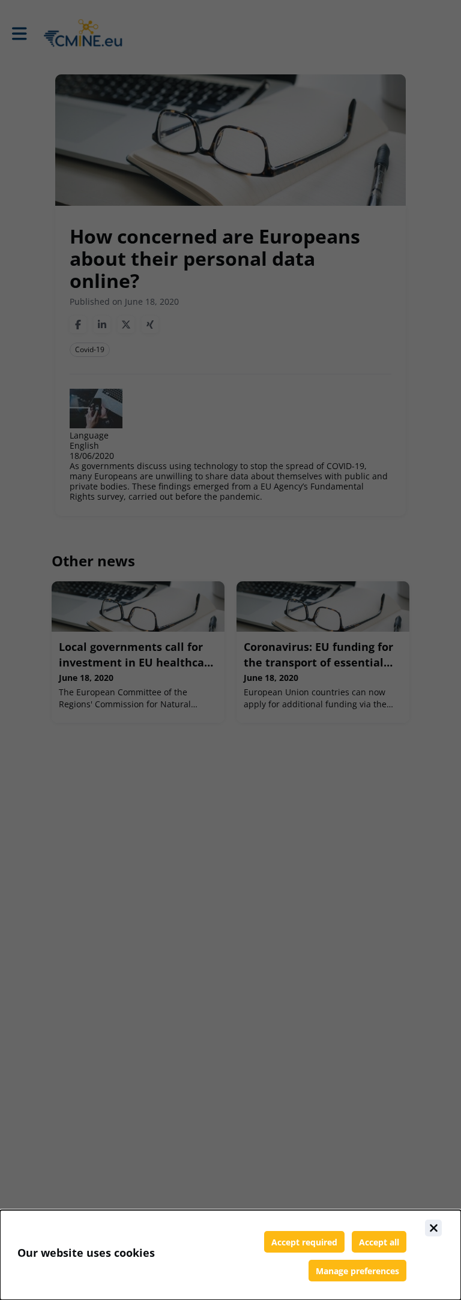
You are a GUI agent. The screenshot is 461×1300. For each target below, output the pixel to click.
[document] (230, 1255)
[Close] (433, 1228)
